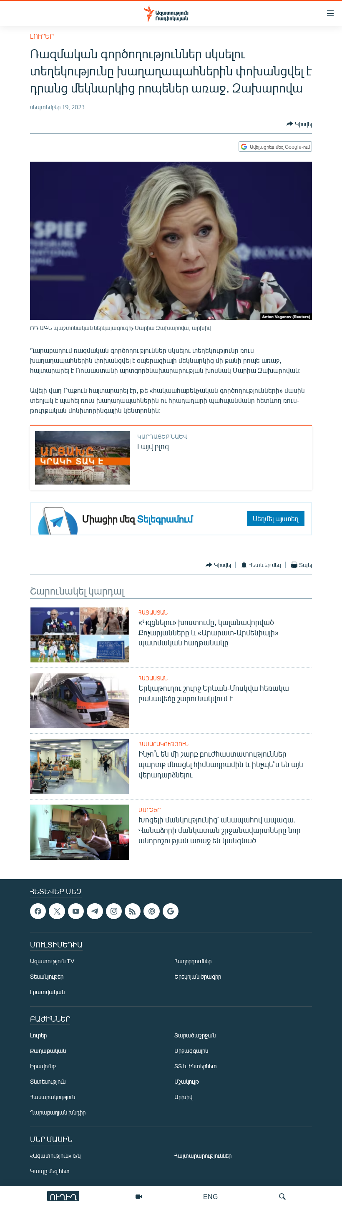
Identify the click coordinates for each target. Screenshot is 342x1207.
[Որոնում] (282, 1196)
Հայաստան (153, 612)
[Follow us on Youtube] (76, 911)
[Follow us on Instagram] (114, 911)
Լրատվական (47, 991)
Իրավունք (43, 1066)
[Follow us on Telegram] (95, 911)
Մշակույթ (186, 1081)
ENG (210, 1196)
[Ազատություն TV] (138, 1196)
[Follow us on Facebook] (38, 911)
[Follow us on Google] (171, 911)
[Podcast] (151, 911)
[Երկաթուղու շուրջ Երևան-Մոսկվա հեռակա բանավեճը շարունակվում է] (79, 700)
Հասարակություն (163, 744)
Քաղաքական (48, 1050)
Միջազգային (191, 1050)
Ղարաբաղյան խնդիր (58, 1112)
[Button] (299, 124)
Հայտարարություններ (202, 1155)
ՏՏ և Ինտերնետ (195, 1066)
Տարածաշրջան (195, 1035)
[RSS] (133, 911)
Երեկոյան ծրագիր (197, 976)
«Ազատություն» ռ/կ (55, 1155)
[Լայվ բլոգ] (82, 458)
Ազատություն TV (52, 961)
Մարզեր (149, 810)
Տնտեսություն (47, 1081)
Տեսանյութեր (46, 976)
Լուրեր (42, 36)
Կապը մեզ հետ (50, 1171)
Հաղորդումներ (192, 961)
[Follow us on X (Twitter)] (57, 911)
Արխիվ (183, 1096)
